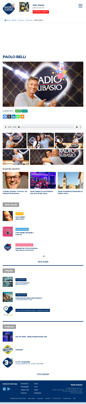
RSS (74, 398)
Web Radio (37, 393)
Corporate (40, 398)
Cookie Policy (67, 398)
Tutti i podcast (43, 374)
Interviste (29, 20)
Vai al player (43, 262)
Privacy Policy (56, 398)
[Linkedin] (14, 117)
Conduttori (25, 390)
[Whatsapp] (18, 117)
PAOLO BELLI (14, 57)
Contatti (47, 398)
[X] (9, 117)
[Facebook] (5, 117)
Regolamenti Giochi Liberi (18, 398)
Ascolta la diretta (41, 12)
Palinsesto (24, 383)
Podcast (21, 20)
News (36, 390)
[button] (42, 256)
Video (36, 383)
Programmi (24, 387)
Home (8, 20)
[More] (22, 117)
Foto (36, 387)
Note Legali (31, 398)
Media (14, 20)
